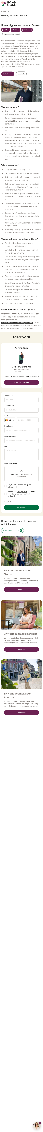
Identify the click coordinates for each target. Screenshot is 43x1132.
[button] (9, 420)
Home (3, 11)
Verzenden (21, 507)
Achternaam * (9, 405)
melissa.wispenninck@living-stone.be (17, 323)
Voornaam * (9, 395)
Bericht (6, 446)
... (11, 11)
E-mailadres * (9, 426)
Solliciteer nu (7, 74)
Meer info (21, 74)
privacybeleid (22, 492)
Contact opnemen (21, 382)
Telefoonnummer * (11, 416)
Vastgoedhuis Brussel (12, 34)
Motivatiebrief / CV (11, 463)
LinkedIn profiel (10, 436)
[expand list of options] (13, 420)
